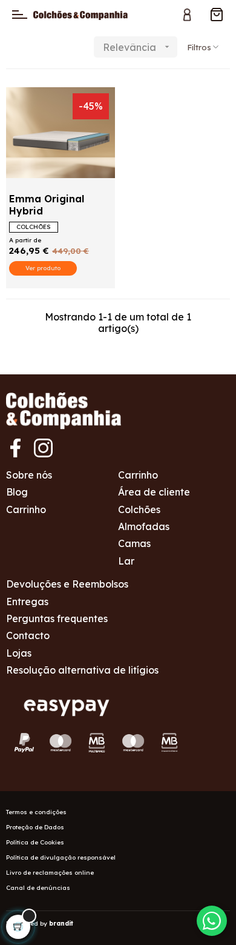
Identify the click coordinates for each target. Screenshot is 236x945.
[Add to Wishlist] (25, 103)
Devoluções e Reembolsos (67, 584)
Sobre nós (29, 475)
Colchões (139, 509)
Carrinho (26, 509)
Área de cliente (154, 492)
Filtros (199, 47)
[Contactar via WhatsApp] (212, 921)
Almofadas (143, 526)
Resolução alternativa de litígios (82, 670)
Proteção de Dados (35, 827)
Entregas (27, 601)
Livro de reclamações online (50, 873)
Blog (17, 492)
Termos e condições (36, 812)
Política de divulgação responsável (61, 857)
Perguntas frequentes (57, 618)
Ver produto (43, 268)
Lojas (18, 653)
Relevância (137, 47)
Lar (126, 561)
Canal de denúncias (38, 888)
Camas (134, 543)
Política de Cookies (35, 842)
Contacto (28, 635)
